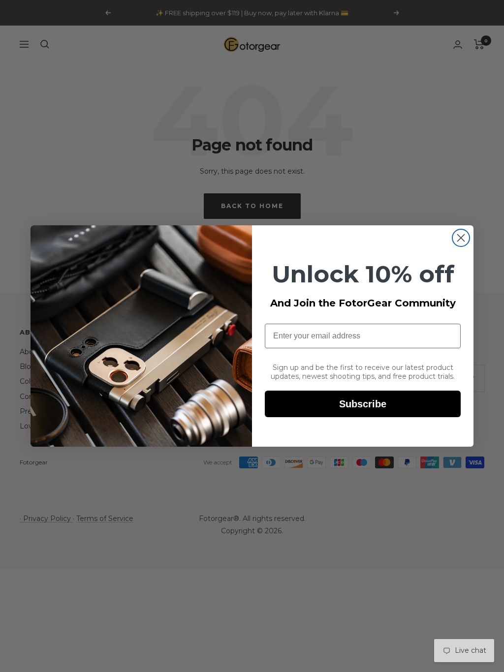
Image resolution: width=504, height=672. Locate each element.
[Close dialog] (461, 237)
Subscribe (362, 403)
